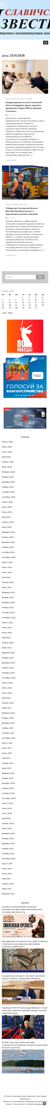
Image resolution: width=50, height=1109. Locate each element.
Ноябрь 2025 (8, 487)
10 (36, 300)
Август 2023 (7, 623)
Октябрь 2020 (8, 793)
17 (36, 302)
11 (42, 300)
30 (30, 308)
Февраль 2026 (8, 472)
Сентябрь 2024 (9, 557)
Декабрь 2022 (8, 663)
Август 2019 (7, 864)
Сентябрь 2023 (9, 617)
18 (43, 302)
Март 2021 (6, 768)
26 (3, 308)
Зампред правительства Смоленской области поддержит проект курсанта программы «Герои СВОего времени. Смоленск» (24, 107)
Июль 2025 (7, 507)
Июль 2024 (7, 567)
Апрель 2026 (8, 462)
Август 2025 (7, 502)
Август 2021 (7, 743)
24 (36, 305)
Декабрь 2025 (8, 482)
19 (3, 305)
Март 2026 (7, 467)
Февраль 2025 (8, 532)
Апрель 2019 (7, 884)
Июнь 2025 (7, 512)
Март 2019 (6, 889)
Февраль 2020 (8, 833)
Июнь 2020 (7, 813)
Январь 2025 (8, 537)
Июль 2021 (7, 748)
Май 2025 (6, 517)
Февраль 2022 (8, 713)
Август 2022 (7, 683)
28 (16, 308)
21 (16, 305)
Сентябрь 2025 (8, 497)
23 (30, 305)
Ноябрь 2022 (8, 668)
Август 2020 (7, 803)
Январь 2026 (8, 477)
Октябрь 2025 (8, 492)
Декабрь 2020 (8, 783)
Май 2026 (6, 457)
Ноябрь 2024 (8, 547)
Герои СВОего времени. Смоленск (19, 99)
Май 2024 (6, 577)
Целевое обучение (19, 204)
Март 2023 (7, 648)
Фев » (10, 313)
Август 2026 (7, 442)
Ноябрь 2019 (7, 849)
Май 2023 (6, 638)
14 (16, 302)
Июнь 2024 (7, 572)
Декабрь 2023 (8, 602)
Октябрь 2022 (8, 673)
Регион (8, 204)
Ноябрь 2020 (8, 788)
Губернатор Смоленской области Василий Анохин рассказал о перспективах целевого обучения (22, 211)
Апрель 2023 (8, 643)
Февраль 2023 (8, 653)
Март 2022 (7, 708)
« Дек (4, 313)
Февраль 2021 (8, 773)
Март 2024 (7, 587)
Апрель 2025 (8, 522)
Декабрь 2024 (8, 542)
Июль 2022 (7, 688)
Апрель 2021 (7, 763)
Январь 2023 (8, 658)
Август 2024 (7, 562)
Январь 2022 (8, 718)
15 (23, 302)
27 (10, 308)
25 (43, 305)
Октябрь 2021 (8, 733)
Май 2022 (6, 698)
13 (10, 302)
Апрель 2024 (8, 582)
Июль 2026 (7, 447)
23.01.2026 (11, 115)
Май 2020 (6, 818)
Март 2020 (7, 828)
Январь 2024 (8, 597)
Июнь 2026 (7, 452)
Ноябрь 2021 (7, 728)
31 (36, 308)
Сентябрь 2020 (9, 798)
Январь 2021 (7, 778)
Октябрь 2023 (8, 612)
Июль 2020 (7, 808)
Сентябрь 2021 (8, 738)
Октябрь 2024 (8, 552)
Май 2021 (6, 758)
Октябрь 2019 (8, 854)
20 (10, 305)
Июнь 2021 (7, 753)
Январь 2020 (8, 838)
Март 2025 (6, 527)
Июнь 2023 (7, 633)
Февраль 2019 (8, 894)
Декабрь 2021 (8, 723)
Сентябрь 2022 (9, 678)
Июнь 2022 (7, 693)
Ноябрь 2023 (8, 607)
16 (29, 302)
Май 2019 (6, 879)
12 (3, 302)
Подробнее (11, 160)
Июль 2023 (7, 628)
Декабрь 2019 (8, 843)
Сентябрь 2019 (8, 859)
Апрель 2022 (8, 703)
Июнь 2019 (7, 874)
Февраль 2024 (8, 592)
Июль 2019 (7, 869)
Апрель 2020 (8, 823)
